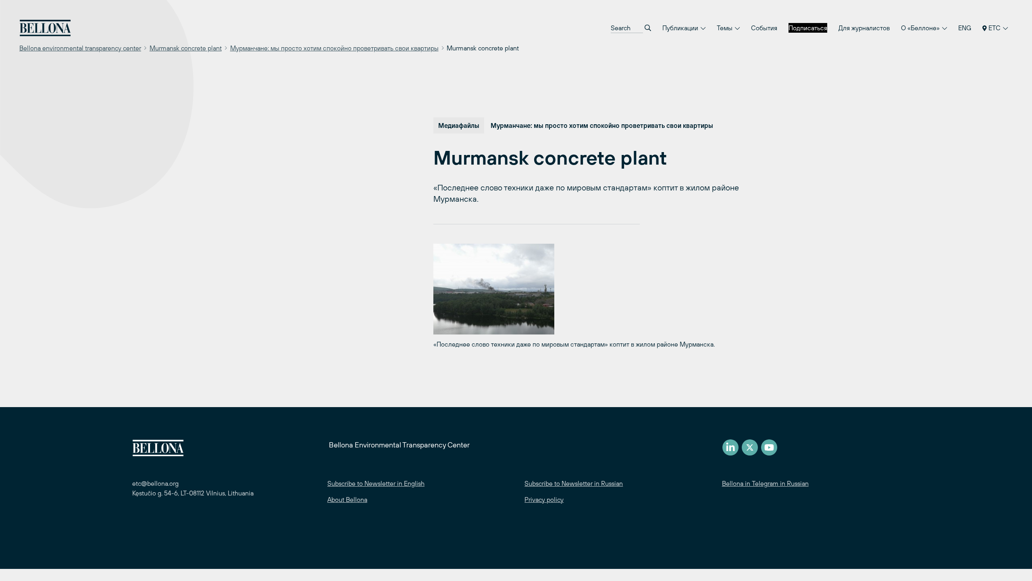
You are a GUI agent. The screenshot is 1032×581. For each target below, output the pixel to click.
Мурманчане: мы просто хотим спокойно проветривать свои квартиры (334, 48)
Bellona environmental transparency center (80, 48)
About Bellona (347, 499)
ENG (964, 27)
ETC (994, 27)
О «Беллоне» (921, 27)
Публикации (681, 27)
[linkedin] (730, 447)
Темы (725, 27)
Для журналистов (864, 27)
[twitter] (750, 447)
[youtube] (769, 447)
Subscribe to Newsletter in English (375, 483)
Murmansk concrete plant (186, 48)
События (764, 27)
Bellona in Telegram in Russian (765, 483)
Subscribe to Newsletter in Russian (573, 483)
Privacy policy (544, 499)
